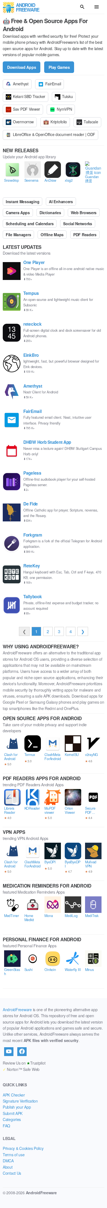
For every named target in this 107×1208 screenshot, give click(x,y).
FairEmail (53, 83)
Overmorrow (23, 121)
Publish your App (17, 1107)
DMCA (8, 1160)
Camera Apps (18, 212)
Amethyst (21, 83)
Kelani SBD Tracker (29, 96)
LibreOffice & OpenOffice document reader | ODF (54, 134)
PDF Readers (85, 234)
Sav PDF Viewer (26, 109)
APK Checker (14, 1095)
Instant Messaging (22, 201)
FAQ (6, 1125)
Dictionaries (50, 212)
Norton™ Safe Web (21, 1069)
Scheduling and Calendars (30, 223)
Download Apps (21, 67)
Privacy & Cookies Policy (23, 1148)
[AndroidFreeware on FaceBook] (22, 1051)
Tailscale (91, 121)
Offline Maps (52, 234)
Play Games (59, 67)
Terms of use (14, 1154)
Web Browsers (84, 212)
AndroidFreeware (17, 1009)
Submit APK (12, 1113)
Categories (12, 1119)
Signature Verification (20, 1101)
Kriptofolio (58, 121)
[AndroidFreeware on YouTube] (8, 1051)
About (8, 1167)
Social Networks (77, 223)
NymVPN (64, 109)
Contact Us (12, 1173)
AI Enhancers (61, 201)
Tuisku (67, 96)
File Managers (18, 234)
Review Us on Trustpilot (24, 1063)
